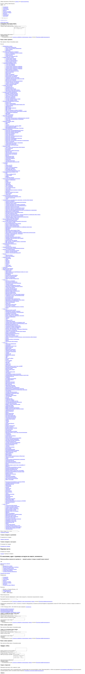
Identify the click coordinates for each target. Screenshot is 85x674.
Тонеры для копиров (9, 141)
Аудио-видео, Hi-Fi (9, 296)
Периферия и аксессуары (10, 519)
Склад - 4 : (5, 308)
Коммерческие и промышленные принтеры (14, 388)
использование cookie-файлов (66, 669)
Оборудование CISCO (7, 269)
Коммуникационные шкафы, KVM (10, 171)
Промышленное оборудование (9, 247)
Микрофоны (8, 228)
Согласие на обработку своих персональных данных (23, 601)
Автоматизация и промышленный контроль (14, 248)
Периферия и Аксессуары (10, 345)
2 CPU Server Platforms (10, 65)
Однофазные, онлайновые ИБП (12, 393)
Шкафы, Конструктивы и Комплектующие (14, 408)
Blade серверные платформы (11, 69)
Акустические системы (10, 187)
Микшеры (7, 229)
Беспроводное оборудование (11, 275)
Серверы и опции (9, 284)
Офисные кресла (9, 255)
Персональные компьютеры (11, 281)
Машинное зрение (9, 394)
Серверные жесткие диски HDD (12, 77)
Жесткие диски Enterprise (10, 79)
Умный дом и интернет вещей (11, 335)
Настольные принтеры (10, 498)
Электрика (5, 267)
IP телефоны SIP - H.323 (10, 169)
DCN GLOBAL (8, 360)
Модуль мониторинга (10, 502)
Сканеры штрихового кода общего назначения (15, 204)
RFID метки (8, 365)
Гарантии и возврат (7, 12)
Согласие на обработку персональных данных (22, 37)
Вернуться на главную (5, 563)
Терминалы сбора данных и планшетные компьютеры (16, 216)
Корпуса (7, 155)
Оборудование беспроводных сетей (13, 91)
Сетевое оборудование (8, 85)
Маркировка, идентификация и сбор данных (14, 299)
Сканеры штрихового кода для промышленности (15, 205)
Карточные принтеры (10, 383)
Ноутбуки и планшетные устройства (10, 51)
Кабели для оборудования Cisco (12, 278)
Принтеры (7, 122)
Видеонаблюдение (9, 297)
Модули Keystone (9, 429)
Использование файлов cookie (6, 611)
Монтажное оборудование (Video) (12, 230)
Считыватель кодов (9, 409)
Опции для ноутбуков (10, 54)
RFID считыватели (9, 411)
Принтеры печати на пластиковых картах (14, 212)
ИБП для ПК (8, 109)
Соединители (8, 486)
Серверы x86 (8, 353)
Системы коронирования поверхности (13, 402)
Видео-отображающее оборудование (10, 219)
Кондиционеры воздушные (11, 431)
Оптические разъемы (9, 447)
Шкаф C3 (7, 466)
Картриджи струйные (10, 133)
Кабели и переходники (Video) (11, 224)
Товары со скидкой (9, 457)
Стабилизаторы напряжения (11, 112)
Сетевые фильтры (9, 105)
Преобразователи (9, 496)
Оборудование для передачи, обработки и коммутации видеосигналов (20, 232)
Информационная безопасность (9, 243)
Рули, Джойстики (9, 186)
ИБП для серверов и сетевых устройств (13, 110)
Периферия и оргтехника (10, 313)
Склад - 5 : (5, 342)
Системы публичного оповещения (12, 442)
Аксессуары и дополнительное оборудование (15, 147)
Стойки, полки (8, 175)
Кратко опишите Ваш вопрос (7, 34)
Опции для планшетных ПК (11, 56)
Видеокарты (8, 149)
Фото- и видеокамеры (10, 302)
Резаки (6, 259)
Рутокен (7, 244)
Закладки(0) (5, 15)
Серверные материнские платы (12, 70)
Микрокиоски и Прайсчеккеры (12, 211)
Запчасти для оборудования (9, 249)
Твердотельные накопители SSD (12, 161)
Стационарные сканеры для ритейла (13, 374)
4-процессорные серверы (10, 61)
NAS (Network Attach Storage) (11, 94)
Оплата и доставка (7, 11)
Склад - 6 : (5, 504)
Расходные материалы (7, 129)
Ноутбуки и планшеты (10, 280)
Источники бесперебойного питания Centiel (14, 471)
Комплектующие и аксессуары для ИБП (13, 366)
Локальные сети (8, 86)
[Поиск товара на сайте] (18, 531)
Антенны (7, 445)
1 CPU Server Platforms (10, 64)
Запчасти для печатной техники (12, 250)
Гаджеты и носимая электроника (12, 506)
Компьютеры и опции (7, 46)
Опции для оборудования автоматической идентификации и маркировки (21, 210)
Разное (6, 458)
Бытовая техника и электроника (12, 339)
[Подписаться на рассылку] (17, 599)
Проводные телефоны (10, 168)
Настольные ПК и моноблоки (11, 516)
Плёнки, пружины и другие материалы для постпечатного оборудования (21, 336)
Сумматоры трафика (9, 399)
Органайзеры (8, 390)
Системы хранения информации (10, 92)
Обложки (7, 261)
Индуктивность (8, 491)
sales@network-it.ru (3, 20)
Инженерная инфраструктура (11, 324)
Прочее (7, 307)
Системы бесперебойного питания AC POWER (15, 500)
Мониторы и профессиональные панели (14, 286)
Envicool (7, 397)
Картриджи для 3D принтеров (11, 144)
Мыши (6, 180)
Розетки (7, 424)
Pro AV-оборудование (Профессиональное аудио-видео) (15, 221)
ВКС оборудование (9, 242)
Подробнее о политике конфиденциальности (34, 670)
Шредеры (7, 260)
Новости (5, 10)
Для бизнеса (5, 8)
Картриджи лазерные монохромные (13, 131)
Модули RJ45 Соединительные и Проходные (15, 455)
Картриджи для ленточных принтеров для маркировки (17, 140)
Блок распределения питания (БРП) (13, 462)
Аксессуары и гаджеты (10, 305)
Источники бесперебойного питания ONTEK (15, 481)
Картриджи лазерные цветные (11, 132)
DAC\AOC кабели (9, 358)
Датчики (7, 421)
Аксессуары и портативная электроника (11, 178)
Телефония (5, 162)
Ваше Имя (2, 25)
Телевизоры (8, 120)
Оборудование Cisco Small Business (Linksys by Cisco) (16, 271)
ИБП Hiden (7, 113)
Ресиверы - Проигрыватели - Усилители (14, 233)
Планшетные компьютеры (11, 367)
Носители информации (10, 97)
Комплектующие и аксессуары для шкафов (14, 470)
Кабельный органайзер (10, 476)
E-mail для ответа (4, 653)
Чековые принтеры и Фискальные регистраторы (15, 202)
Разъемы (7, 487)
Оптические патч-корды (10, 417)
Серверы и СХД (8, 320)
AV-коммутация (8, 239)
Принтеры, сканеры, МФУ (8, 121)
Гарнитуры (7, 183)
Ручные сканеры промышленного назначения (15, 459)
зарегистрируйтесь (25, 1)
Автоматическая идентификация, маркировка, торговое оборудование (18, 199)
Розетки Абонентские (10, 425)
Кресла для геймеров (9, 256)
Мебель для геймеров (10, 513)
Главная (2, 553)
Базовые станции (9, 472)
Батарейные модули (9, 484)
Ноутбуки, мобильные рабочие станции (13, 52)
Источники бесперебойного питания (11, 101)
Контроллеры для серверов (11, 76)
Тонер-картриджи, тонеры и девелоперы (14, 142)
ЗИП (6, 357)
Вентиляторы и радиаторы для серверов (14, 80)
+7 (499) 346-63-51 (7, 591)
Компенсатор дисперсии (10, 473)
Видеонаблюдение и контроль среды (13, 196)
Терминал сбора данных (10, 350)
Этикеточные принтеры (10, 386)
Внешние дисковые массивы (11, 93)
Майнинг (7, 512)
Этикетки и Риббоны (9, 201)
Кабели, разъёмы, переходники (12, 508)
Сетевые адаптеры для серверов (12, 82)
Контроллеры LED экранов (11, 240)
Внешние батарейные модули (11, 468)
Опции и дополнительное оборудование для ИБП (16, 111)
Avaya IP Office (8, 396)
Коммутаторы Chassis (10, 369)
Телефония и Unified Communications (13, 326)
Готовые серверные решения (11, 507)
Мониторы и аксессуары (10, 515)
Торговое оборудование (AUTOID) (12, 527)
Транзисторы (8, 488)
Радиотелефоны (8, 166)
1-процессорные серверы (10, 58)
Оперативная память (9, 157)
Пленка (7, 263)
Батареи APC (8, 102)
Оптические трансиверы (10, 351)
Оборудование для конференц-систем (13, 231)
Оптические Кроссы (9, 423)
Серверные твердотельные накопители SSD (14, 78)
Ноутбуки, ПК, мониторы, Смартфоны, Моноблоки (16, 329)
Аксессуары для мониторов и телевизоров (14, 119)
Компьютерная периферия (11, 289)
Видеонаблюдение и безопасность (12, 298)
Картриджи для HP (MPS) (10, 139)
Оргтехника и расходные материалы (13, 283)
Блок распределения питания (11, 478)
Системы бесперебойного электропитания (14, 312)
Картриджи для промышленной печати (13, 135)
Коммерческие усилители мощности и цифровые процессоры (18, 226)
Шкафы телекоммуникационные (12, 407)
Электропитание (9, 528)
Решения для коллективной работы (12, 237)
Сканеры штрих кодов (10, 371)
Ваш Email (2, 599)
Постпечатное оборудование (11, 341)
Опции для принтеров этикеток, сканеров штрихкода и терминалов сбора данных (22, 214)
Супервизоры (8, 434)
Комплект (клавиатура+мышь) (11, 192)
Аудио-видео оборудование (11, 505)
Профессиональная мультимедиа (12, 333)
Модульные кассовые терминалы (12, 440)
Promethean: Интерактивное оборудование (14, 238)
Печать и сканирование (10, 332)
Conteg (6, 422)
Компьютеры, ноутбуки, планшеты (12, 311)
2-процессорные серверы (10, 59)
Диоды (6, 493)
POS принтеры (8, 384)
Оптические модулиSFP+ (10, 461)
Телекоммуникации (9, 87)
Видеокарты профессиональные (12, 150)
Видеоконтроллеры (9, 235)
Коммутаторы (8, 270)
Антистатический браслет (11, 477)
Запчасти (7, 503)
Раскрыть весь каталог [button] (5, 573)
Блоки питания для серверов (11, 75)
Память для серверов (9, 74)
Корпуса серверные (9, 71)
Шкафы (7, 176)
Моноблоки (7, 50)
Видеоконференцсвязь (10, 449)
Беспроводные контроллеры (11, 443)
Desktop (7, 420)
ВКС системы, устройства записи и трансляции (15, 241)
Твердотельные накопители (11, 152)
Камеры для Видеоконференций (12, 225)
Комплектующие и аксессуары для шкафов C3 (15, 464)
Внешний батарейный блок (11, 469)
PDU (6, 173)
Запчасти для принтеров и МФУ (12, 327)
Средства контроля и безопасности (10, 195)
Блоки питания (8, 436)
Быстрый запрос (4, 22)
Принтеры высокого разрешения (12, 387)
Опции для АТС (8, 165)
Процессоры (8, 73)
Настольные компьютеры (10, 47)
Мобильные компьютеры (10, 343)
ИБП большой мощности (10, 107)
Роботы (7, 523)
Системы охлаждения (10, 160)
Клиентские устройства (10, 435)
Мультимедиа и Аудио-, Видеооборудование (14, 294)
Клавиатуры (8, 182)
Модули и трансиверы (10, 277)
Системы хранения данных (11, 100)
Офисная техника (6, 257)
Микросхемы (8, 485)
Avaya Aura (7, 361)
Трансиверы (8, 475)
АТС (6, 164)
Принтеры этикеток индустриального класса (15, 207)
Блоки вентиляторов (9, 444)
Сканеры (7, 124)
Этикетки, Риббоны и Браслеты (12, 217)
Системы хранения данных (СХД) (12, 525)
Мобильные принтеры (10, 385)
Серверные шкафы (9, 405)
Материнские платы (9, 156)
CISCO (6, 356)
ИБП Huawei (8, 106)
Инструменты (8, 453)
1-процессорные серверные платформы (13, 66)
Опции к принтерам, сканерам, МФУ (13, 125)
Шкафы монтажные (9, 406)
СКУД (6, 198)
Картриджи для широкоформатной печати (14, 130)
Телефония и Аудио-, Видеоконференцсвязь (14, 295)
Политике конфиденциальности (43, 37)
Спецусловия (6, 9)
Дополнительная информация (6, 659)
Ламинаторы (8, 258)
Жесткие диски (8, 151)
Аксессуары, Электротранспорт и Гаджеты (14, 306)
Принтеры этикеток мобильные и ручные (14, 215)
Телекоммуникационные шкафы (12, 482)
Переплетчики (8, 266)
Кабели (7, 412)
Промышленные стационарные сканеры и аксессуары (16, 375)
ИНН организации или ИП (6, 654)
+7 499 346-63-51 (4, 18)
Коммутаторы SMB (9, 499)
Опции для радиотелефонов (11, 167)
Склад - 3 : (5, 279)
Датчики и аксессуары (10, 197)
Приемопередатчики (9, 494)
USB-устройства (9, 185)
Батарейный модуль (9, 376)
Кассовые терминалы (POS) (11, 213)
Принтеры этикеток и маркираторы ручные (14, 208)
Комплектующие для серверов (11, 511)
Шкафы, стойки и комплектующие (12, 404)
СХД (6, 319)
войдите (17, 1)
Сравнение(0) (6, 14)
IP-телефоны (8, 274)
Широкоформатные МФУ (10, 127)
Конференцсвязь (8, 398)
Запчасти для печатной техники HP (13, 252)
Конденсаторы (8, 490)
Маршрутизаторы (9, 272)
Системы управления (10, 234)
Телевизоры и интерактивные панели (13, 526)
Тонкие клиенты (9, 49)
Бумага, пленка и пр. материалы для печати (14, 315)
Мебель (7, 340)
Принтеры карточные (10, 381)
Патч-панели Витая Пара (10, 416)
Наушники (7, 191)
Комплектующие (6, 146)
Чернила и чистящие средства (11, 400)
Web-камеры (8, 184)
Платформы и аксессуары (10, 521)
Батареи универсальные (10, 103)
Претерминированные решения (12, 450)
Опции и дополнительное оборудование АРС (15, 104)
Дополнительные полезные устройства (13, 189)
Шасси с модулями (9, 479)
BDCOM (7, 362)
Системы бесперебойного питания (12, 285)
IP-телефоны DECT (9, 379)
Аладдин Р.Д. (8, 246)
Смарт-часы (8, 194)
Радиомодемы (8, 430)
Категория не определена (10, 304)
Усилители (7, 489)
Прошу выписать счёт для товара (7, 650)
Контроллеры (8, 448)
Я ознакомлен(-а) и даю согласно (26, 37)
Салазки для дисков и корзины (11, 83)
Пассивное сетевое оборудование (12, 89)
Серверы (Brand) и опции (8, 57)
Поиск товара (3, 531)
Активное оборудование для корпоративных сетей (16, 323)
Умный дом (7, 303)
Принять (2, 672)
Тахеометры (8, 433)
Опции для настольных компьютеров (13, 48)
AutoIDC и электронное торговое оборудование (15, 331)
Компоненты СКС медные (11, 451)
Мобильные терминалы (10, 349)
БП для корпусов (9, 148)
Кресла (4, 253)
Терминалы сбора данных (10, 203)
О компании (5, 6)
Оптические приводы (10, 158)
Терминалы (7, 497)
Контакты (5, 13)
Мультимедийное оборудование (12, 301)
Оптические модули (9, 460)
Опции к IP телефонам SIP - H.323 (12, 170)
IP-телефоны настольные (10, 378)
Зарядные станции (9, 114)
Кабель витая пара (9, 414)
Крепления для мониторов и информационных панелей (17, 118)
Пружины (7, 262)
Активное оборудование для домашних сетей (15, 322)
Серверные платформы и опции (10, 63)
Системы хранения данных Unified (12, 98)
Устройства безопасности (10, 441)
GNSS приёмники (9, 452)
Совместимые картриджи (10, 143)
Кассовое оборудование (8, 268)
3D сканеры (8, 372)
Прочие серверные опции (10, 84)
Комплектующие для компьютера (12, 290)
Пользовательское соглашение (6, 610)
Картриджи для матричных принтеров (13, 138)
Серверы (7, 317)
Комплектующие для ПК (10, 293)
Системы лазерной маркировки (12, 439)
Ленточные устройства (10, 96)
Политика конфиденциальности (7, 608)
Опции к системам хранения (11, 95)
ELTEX (7, 359)
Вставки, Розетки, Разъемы (11, 427)
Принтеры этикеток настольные (12, 206)
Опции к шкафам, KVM (10, 174)
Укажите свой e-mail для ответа (7, 26)
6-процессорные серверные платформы (13, 68)
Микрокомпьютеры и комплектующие (13, 514)
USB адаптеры (8, 193)
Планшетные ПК (9, 55)
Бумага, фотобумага (9, 134)
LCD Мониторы (8, 116)
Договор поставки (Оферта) (9, 585)
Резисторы (7, 495)
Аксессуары (8, 188)
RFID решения (8, 454)
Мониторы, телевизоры (8, 115)
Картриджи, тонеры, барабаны (11, 314)
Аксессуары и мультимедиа (11, 330)
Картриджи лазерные (9, 137)
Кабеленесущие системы (10, 88)
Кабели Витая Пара (9, 413)
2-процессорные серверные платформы (13, 67)
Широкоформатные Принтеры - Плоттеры (14, 128)
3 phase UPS (8, 363)
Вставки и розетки (9, 426)
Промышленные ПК (9, 522)
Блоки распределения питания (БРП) (13, 438)
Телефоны (7, 377)
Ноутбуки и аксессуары (10, 517)
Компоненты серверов (10, 354)
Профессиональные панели (11, 220)
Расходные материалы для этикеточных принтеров (16, 389)
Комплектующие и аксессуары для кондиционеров (16, 432)
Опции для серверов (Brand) (11, 60)
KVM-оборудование (9, 177)
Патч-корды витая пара (10, 415)
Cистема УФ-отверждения (11, 403)
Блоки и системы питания (11, 276)
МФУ (6, 123)
